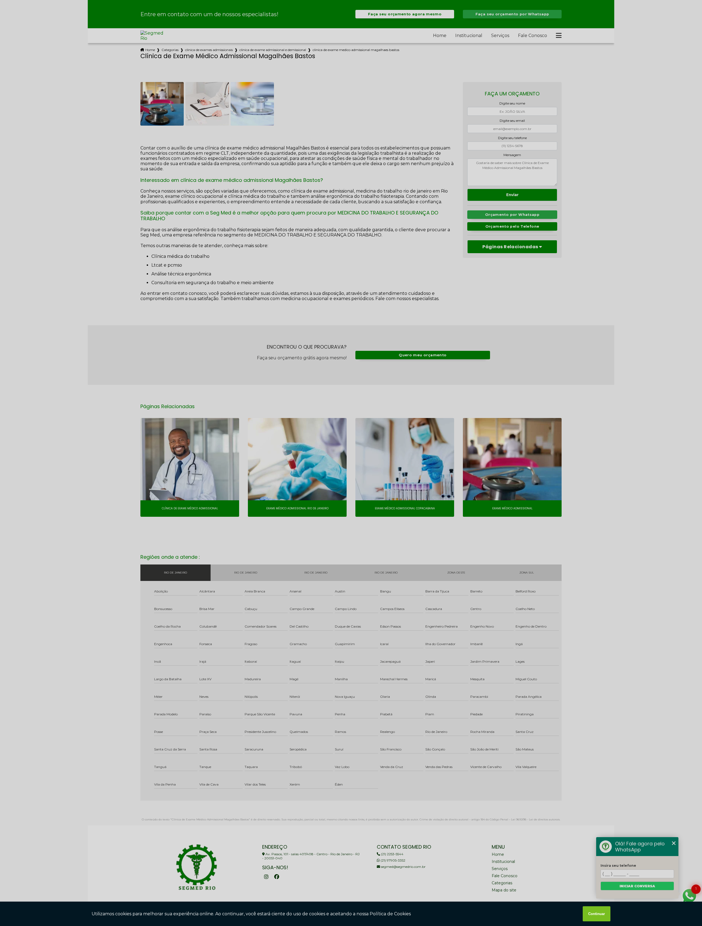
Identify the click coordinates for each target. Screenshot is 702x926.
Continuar (596, 914)
